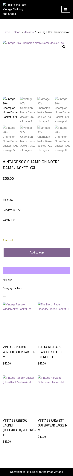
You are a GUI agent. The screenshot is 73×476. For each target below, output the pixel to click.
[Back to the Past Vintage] (15, 9)
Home (6, 32)
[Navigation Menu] (65, 9)
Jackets (29, 32)
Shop (17, 32)
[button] (64, 47)
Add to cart (37, 252)
